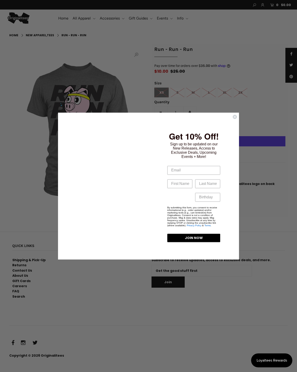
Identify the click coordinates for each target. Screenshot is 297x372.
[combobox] (171, 197)
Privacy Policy (194, 225)
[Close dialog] (234, 117)
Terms (207, 225)
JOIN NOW (194, 238)
